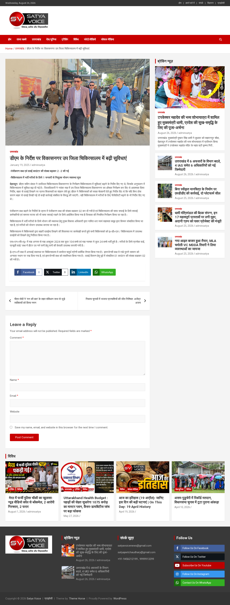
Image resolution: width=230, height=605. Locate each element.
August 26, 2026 (167, 133)
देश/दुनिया (51, 39)
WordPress (119, 598)
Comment (17, 337)
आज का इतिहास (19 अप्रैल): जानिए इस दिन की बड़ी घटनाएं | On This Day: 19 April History (141, 502)
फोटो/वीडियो (90, 39)
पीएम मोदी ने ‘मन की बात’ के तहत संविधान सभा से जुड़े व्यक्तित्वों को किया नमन (39, 300)
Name (14, 380)
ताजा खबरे (22, 39)
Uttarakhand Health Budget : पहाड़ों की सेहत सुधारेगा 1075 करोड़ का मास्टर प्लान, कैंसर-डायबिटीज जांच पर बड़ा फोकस (87, 504)
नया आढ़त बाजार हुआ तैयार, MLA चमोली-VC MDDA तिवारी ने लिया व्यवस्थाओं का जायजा (195, 245)
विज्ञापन (210, 3)
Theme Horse (77, 598)
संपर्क (201, 3)
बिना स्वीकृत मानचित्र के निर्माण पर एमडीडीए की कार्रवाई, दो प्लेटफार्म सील (197, 191)
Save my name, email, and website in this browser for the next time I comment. (61, 427)
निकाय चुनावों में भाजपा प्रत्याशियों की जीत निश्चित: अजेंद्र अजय (113, 300)
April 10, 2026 (182, 507)
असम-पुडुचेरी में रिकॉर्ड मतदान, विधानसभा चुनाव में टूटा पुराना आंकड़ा (196, 500)
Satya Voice (34, 598)
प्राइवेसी (221, 3)
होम (180, 3)
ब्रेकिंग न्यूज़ (165, 61)
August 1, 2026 (16, 511)
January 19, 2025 (19, 165)
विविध (76, 39)
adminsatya (38, 165)
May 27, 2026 (71, 516)
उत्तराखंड (36, 39)
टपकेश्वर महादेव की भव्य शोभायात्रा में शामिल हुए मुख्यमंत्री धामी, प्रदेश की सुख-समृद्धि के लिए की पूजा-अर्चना (188, 122)
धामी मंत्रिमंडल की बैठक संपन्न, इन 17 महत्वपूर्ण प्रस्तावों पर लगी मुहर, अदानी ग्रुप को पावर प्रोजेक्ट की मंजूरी (198, 217)
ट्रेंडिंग (65, 39)
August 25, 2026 (184, 198)
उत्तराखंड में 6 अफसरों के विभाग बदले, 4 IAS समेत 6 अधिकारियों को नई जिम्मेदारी (198, 165)
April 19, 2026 (126, 511)
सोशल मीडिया (107, 39)
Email (14, 395)
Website (14, 411)
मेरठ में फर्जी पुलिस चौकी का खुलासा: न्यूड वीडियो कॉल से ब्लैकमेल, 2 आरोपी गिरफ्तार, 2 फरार (31, 502)
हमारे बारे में (190, 3)
